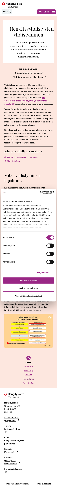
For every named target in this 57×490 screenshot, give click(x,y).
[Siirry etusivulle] (14, 397)
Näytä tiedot (43, 272)
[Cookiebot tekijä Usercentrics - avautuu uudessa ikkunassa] (42, 192)
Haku (5, 11)
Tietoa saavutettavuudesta (16, 483)
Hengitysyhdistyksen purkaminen (22, 157)
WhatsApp (28, 370)
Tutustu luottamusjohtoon (12, 427)
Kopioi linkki (28, 379)
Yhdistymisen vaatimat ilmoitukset (29, 77)
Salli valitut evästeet (28, 288)
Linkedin (28, 374)
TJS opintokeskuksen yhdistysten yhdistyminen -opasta (26, 100)
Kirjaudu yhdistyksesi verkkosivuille (10, 460)
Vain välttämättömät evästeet (28, 296)
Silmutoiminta (13, 161)
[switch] (50, 245)
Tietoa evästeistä (43, 483)
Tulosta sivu (28, 383)
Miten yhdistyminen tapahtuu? (29, 73)
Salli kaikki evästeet (28, 280)
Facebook (28, 366)
